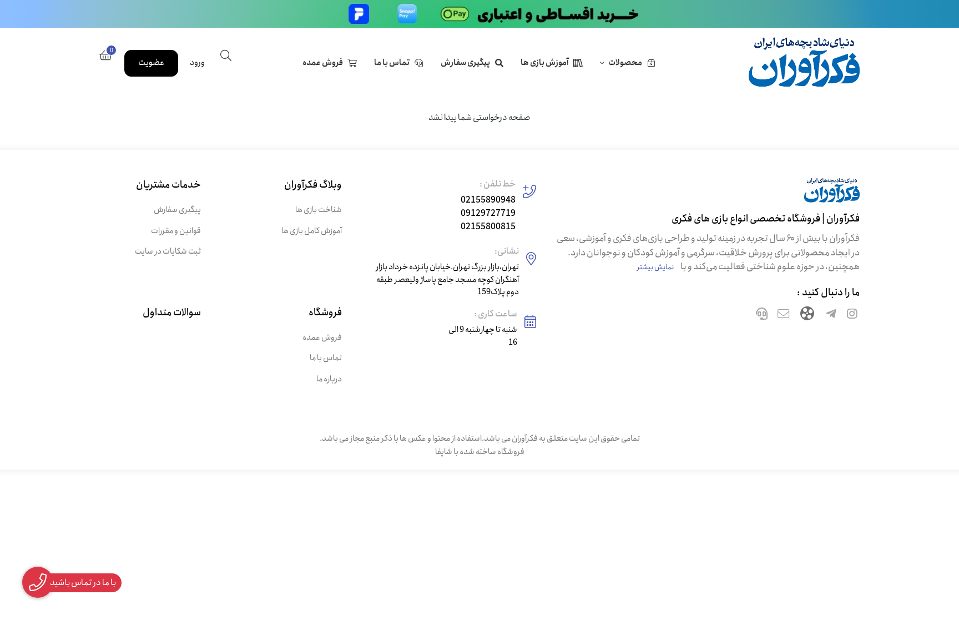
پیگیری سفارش (465, 62)
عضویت (151, 62)
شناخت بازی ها (318, 210)
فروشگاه (325, 312)
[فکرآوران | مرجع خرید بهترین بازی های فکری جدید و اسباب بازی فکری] (706, 195)
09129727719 (488, 213)
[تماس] (761, 315)
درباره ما (328, 379)
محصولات (625, 62)
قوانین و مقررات (176, 231)
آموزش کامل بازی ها (311, 231)
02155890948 (488, 200)
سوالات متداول (172, 312)
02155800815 (488, 227)
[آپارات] (807, 315)
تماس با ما (392, 62)
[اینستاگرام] (852, 315)
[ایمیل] (783, 315)
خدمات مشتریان (168, 185)
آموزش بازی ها (545, 62)
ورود (197, 62)
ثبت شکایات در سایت (168, 251)
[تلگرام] (831, 315)
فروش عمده (322, 62)
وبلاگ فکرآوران (312, 185)
